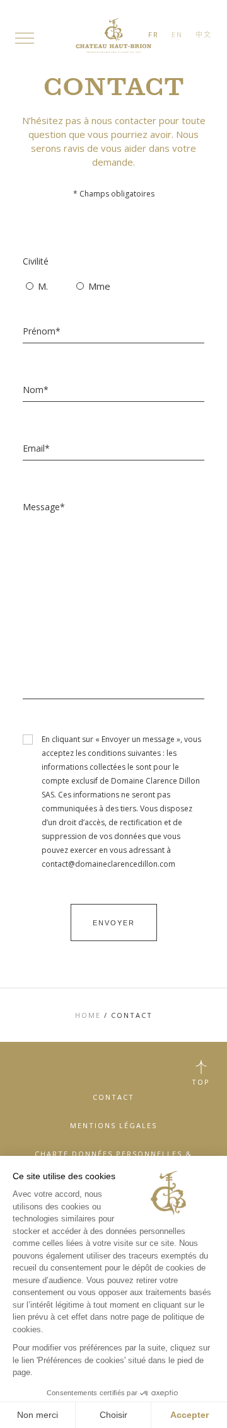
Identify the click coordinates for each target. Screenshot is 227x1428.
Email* (36, 448)
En (177, 34)
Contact (113, 1097)
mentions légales (113, 1125)
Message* (44, 507)
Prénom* (42, 331)
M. (40, 286)
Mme (96, 286)
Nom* (36, 390)
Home (88, 1015)
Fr (153, 34)
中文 (203, 34)
